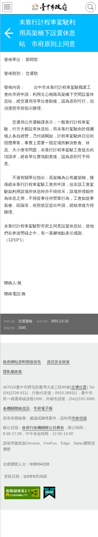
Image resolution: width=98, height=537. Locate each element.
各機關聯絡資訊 (16, 408)
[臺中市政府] (49, 7)
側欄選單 (7, 7)
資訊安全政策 (58, 362)
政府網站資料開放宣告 (22, 362)
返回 (8, 33)
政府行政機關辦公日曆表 (43, 427)
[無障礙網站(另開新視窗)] (22, 492)
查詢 (90, 7)
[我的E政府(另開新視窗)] (49, 493)
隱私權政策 (12, 371)
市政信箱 (79, 418)
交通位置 (79, 387)
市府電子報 (43, 408)
